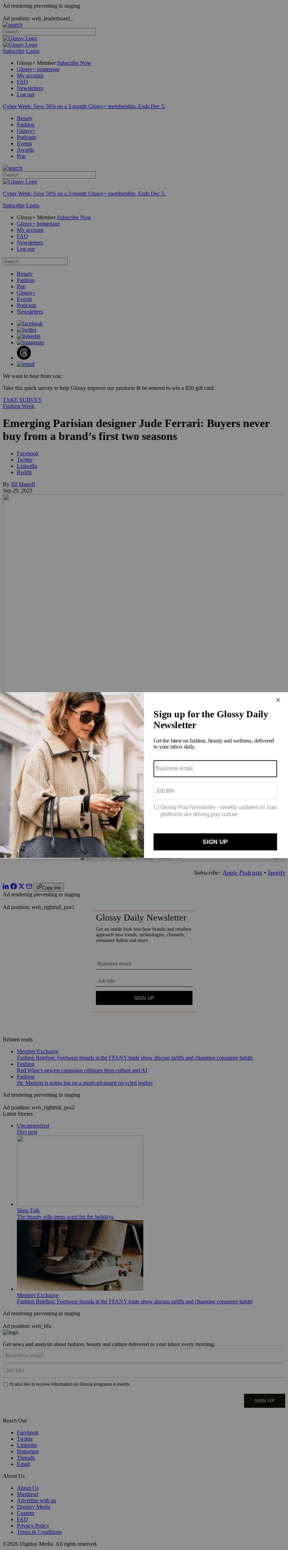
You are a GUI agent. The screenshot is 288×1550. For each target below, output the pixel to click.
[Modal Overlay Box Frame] (144, 775)
